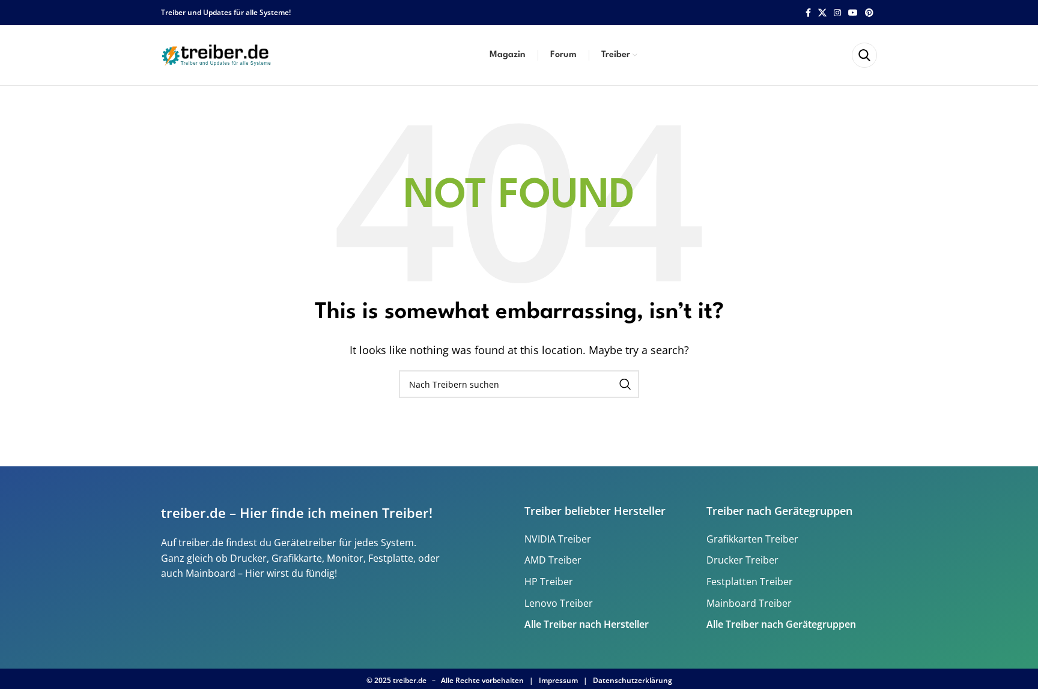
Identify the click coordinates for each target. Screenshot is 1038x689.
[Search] (864, 55)
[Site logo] (218, 54)
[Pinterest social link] (869, 13)
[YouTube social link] (853, 13)
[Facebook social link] (808, 13)
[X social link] (822, 13)
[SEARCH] (625, 384)
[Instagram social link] (837, 13)
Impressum (558, 680)
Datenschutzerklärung (632, 680)
